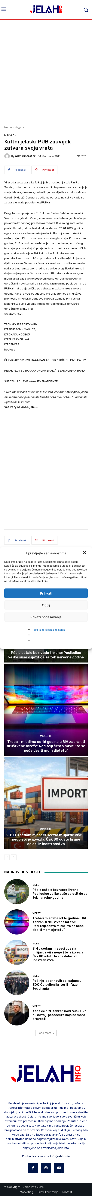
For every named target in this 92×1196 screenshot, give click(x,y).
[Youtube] (59, 1168)
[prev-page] (7, 857)
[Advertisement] (46, 72)
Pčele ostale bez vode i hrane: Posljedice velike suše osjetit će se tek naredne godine (46, 654)
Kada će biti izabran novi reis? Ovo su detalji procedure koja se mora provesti (59, 1015)
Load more (44, 1033)
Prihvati (46, 593)
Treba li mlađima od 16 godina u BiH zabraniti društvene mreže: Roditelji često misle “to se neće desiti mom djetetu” (46, 746)
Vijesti (45, 736)
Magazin (20, 127)
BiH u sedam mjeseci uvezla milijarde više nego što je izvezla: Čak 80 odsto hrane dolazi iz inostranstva (46, 839)
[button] (85, 553)
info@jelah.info (60, 1156)
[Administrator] (7, 156)
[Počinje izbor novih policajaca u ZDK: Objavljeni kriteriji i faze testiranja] (16, 982)
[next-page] (13, 857)
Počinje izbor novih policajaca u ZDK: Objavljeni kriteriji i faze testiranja (57, 984)
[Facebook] (33, 1168)
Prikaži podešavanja (46, 617)
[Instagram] (46, 1168)
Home (8, 127)
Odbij (46, 605)
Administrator (25, 156)
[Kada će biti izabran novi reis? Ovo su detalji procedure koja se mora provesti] (16, 1012)
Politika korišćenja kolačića (48, 629)
